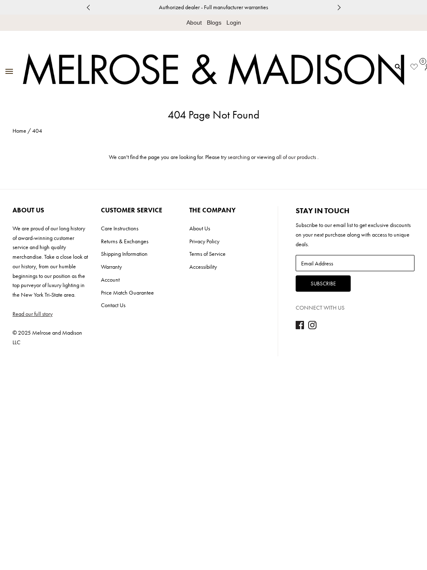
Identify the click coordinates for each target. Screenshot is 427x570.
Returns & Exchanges (124, 241)
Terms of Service (207, 253)
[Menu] (9, 72)
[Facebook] (300, 327)
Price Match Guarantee (127, 292)
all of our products (296, 157)
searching (239, 157)
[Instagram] (312, 327)
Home (19, 130)
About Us (199, 228)
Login (233, 22)
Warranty (111, 266)
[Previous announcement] (88, 7)
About (194, 22)
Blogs (214, 22)
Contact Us (113, 305)
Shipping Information (124, 253)
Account (110, 279)
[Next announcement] (339, 7)
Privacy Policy (204, 241)
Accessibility (203, 266)
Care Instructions (119, 228)
